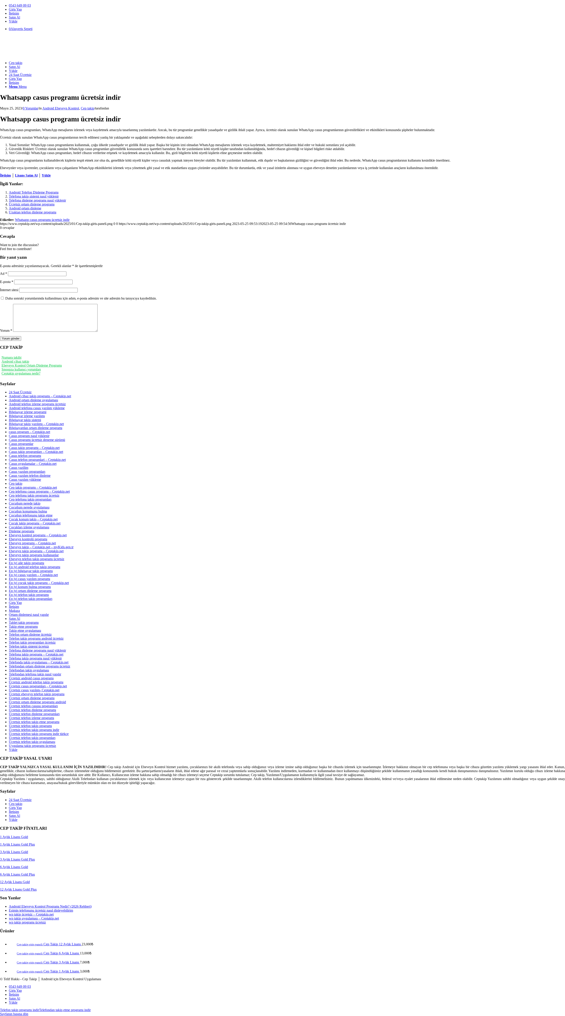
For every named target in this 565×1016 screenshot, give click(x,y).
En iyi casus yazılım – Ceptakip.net (33, 575)
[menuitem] (287, 6)
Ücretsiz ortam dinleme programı (32, 204)
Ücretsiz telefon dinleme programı (32, 710)
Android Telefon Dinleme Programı (33, 192)
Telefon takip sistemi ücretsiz (29, 646)
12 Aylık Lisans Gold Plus (18, 889)
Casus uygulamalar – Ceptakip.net (32, 464)
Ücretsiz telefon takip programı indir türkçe (39, 734)
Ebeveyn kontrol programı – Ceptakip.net (38, 535)
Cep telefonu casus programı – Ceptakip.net (39, 491)
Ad (3, 273)
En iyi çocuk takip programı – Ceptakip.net (39, 583)
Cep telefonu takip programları (30, 499)
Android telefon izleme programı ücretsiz (37, 404)
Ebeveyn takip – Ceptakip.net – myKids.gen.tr (41, 547)
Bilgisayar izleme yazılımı (27, 416)
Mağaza (14, 611)
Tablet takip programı (24, 622)
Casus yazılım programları (27, 471)
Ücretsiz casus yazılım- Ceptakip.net (34, 690)
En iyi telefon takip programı (29, 595)
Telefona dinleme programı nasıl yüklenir (37, 200)
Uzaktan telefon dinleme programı (32, 212)
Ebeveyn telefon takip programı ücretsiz (36, 559)
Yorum (6, 330)
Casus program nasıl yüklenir (29, 436)
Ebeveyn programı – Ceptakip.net (32, 543)
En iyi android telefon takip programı (34, 567)
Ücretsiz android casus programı (31, 678)
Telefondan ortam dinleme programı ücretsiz (39, 666)
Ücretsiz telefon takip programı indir (34, 730)
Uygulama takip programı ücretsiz (32, 746)
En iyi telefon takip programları (30, 599)
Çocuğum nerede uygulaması (29, 507)
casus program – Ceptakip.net (29, 432)
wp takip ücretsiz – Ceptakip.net (31, 914)
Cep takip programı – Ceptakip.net (33, 487)
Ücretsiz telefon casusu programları (33, 706)
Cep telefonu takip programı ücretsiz (34, 495)
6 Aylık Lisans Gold (14, 867)
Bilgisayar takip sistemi (25, 420)
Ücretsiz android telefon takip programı (36, 682)
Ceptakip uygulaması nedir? (21, 373)
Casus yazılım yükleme (25, 479)
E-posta (6, 282)
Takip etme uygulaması (25, 630)
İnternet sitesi (9, 290)
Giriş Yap (15, 9)
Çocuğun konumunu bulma (28, 511)
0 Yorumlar (30, 108)
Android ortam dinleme (25, 208)
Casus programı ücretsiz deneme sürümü (37, 440)
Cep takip (87, 108)
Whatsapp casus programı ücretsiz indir (42, 220)
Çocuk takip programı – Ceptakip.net (34, 523)
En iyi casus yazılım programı (29, 579)
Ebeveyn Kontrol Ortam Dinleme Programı (32, 365)
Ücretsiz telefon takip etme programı (34, 722)
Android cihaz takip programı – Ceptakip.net (40, 396)
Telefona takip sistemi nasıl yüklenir (34, 196)
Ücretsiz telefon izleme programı (31, 718)
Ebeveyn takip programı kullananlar (34, 555)
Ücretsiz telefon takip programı (30, 726)
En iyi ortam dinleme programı (30, 591)
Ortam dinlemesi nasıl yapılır (29, 614)
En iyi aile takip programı (26, 563)
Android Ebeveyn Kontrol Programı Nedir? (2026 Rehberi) (50, 906)
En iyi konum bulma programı (30, 587)
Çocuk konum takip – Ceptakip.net (33, 519)
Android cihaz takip (15, 361)
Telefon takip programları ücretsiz (32, 642)
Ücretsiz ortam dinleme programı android (37, 702)
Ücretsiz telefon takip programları (32, 738)
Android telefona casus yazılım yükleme (37, 408)
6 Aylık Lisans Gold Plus (17, 874)
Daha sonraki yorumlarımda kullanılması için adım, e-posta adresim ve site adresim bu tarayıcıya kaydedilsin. (81, 298)
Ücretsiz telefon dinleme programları (34, 714)
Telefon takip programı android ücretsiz (36, 638)
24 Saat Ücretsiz (20, 392)
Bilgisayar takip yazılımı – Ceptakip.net (36, 424)
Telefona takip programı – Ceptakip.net (36, 654)
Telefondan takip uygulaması (29, 670)
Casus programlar (21, 444)
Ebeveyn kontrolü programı (28, 539)
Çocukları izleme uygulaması (29, 527)
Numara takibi (11, 357)
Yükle (13, 21)
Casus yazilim (18, 467)
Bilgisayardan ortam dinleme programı (35, 428)
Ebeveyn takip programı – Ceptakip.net (36, 551)
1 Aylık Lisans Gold (14, 837)
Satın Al (14, 17)
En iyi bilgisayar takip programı (31, 571)
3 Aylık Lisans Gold (14, 852)
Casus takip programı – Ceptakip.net (34, 448)
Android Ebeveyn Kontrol (60, 108)
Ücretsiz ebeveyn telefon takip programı (36, 694)
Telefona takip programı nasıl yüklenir (35, 658)
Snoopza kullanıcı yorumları (21, 369)
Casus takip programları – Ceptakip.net (36, 452)
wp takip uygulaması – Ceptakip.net (34, 918)
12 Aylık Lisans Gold (15, 882)
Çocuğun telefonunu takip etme (31, 515)
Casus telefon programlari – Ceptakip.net (37, 460)
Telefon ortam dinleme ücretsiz (30, 634)
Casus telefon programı (25, 456)
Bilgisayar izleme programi (27, 412)
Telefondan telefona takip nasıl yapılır (35, 674)
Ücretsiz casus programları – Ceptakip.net (38, 686)
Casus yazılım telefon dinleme (30, 475)
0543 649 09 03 (20, 5)
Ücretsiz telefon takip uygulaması (32, 742)
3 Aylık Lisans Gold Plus (17, 859)
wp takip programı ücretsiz (27, 922)
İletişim (14, 13)
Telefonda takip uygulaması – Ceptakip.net (38, 662)
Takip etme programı (23, 626)
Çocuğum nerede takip (24, 503)
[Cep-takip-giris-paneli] (33, 55)
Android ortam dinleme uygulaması (33, 400)
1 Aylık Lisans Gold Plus (17, 844)
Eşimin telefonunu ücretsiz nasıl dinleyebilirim (41, 910)
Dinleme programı (21, 531)
